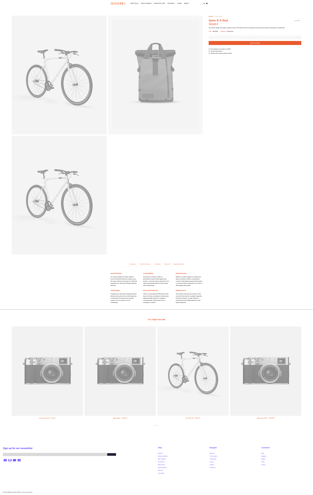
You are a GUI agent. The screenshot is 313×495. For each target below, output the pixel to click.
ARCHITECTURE (159, 3)
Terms (263, 461)
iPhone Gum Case (47, 418)
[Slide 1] (155, 425)
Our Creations (213, 456)
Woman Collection (163, 456)
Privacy (263, 464)
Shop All (160, 453)
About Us (212, 453)
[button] (204, 3)
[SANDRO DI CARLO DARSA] (118, 3)
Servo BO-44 (193, 418)
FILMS (179, 3)
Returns (263, 459)
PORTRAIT (171, 3)
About (186, 3)
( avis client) (218, 16)
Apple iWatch (120, 418)
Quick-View (81, 328)
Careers (212, 464)
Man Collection (162, 459)
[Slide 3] (158, 425)
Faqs (262, 453)
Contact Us (213, 467)
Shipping (263, 456)
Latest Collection (162, 467)
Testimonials (213, 459)
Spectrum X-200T (266, 418)
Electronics (230, 31)
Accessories (161, 461)
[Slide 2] (156, 425)
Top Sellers (161, 473)
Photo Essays (146, 3)
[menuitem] (134, 3)
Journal (212, 461)
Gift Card (160, 470)
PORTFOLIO (134, 3)
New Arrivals (161, 464)
